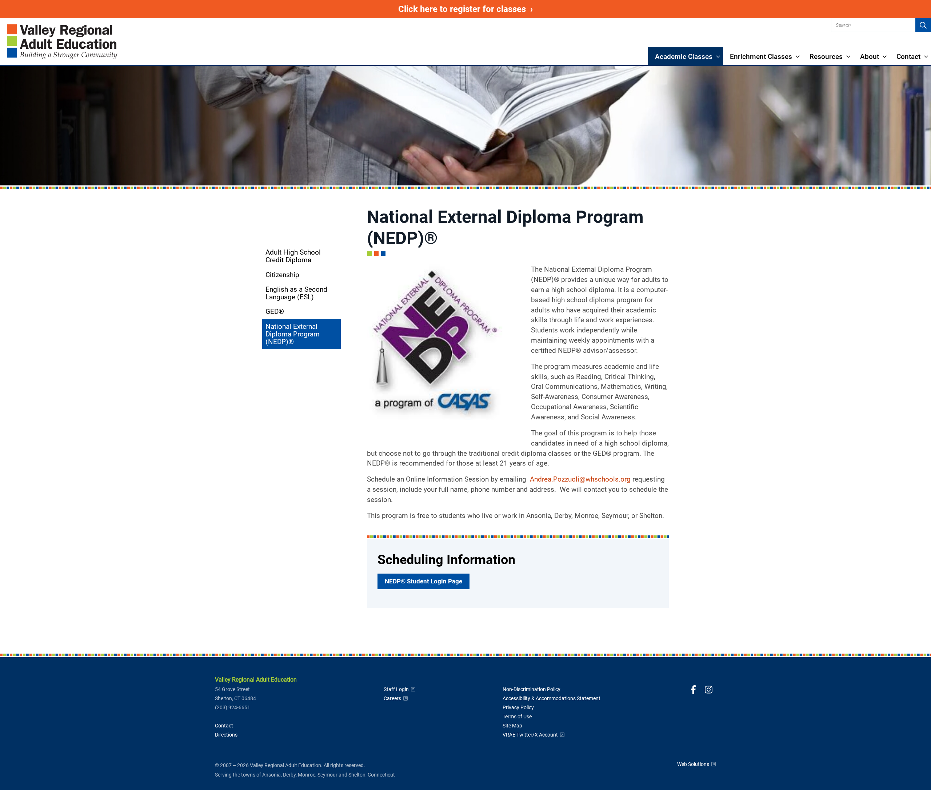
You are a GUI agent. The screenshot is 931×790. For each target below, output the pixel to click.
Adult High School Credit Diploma (293, 256)
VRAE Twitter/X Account (534, 735)
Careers (396, 698)
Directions (226, 735)
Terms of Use (517, 716)
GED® (274, 311)
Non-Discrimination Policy (531, 689)
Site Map (512, 726)
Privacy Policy (518, 707)
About (869, 56)
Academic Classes (683, 56)
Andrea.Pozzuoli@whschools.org (579, 479)
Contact (908, 56)
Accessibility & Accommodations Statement (551, 698)
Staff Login (400, 689)
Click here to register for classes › (482, 11)
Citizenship (282, 275)
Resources (826, 56)
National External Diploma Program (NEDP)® (292, 334)
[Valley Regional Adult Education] (62, 41)
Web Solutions (696, 764)
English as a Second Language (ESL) (296, 293)
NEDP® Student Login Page (426, 583)
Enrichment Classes (761, 56)
